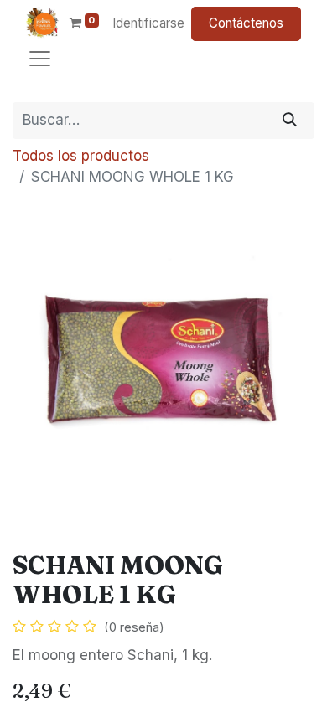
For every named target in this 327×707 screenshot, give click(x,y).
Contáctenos (246, 23)
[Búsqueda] (289, 120)
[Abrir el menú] (40, 59)
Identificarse (148, 23)
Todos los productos (81, 155)
